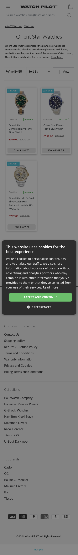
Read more (50, 287)
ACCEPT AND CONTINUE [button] (40, 297)
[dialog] (39, 277)
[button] (39, 307)
